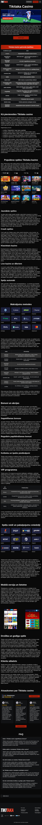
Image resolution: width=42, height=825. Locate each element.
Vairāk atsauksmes (21, 726)
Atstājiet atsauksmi (34, 696)
